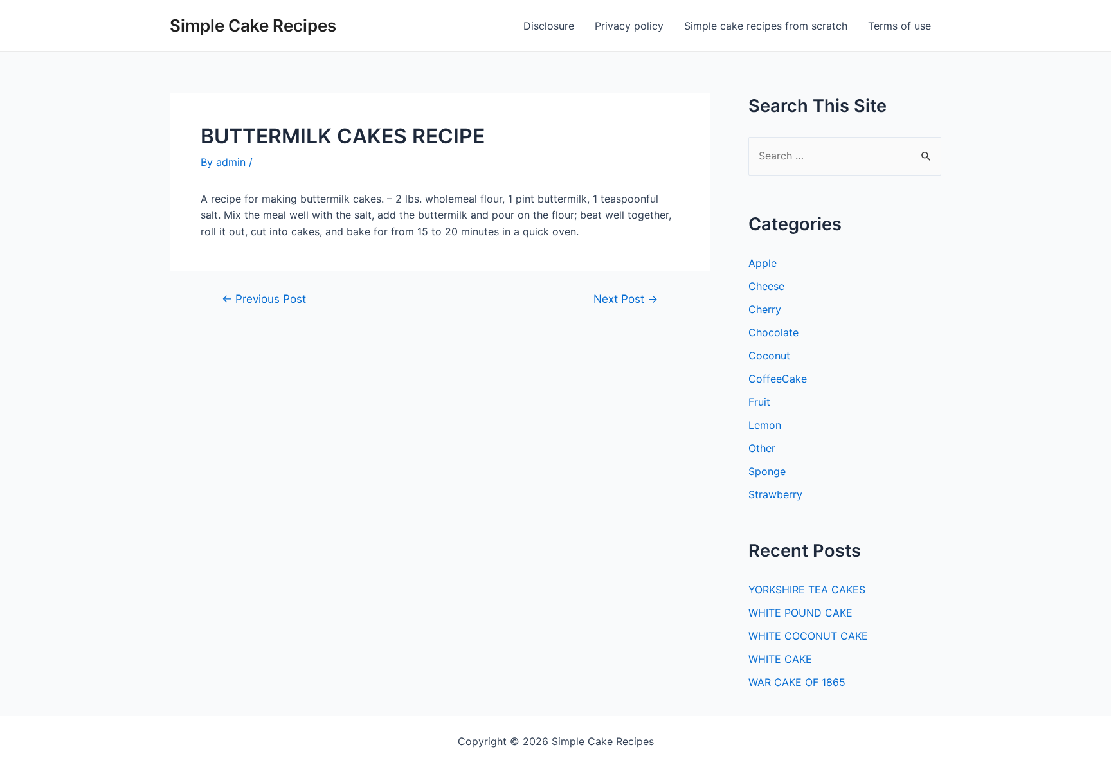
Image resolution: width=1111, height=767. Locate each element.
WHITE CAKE (780, 659)
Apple (762, 263)
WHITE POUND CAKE (800, 612)
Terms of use (899, 25)
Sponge (767, 471)
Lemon (764, 425)
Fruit (759, 401)
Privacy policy (629, 25)
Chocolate (773, 332)
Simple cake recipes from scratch (765, 25)
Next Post (625, 298)
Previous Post (264, 298)
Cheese (766, 286)
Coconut (769, 355)
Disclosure (548, 25)
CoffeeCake (777, 378)
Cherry (764, 309)
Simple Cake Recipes (253, 25)
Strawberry (775, 494)
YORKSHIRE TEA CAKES (806, 589)
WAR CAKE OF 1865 (796, 682)
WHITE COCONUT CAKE (808, 635)
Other (761, 448)
